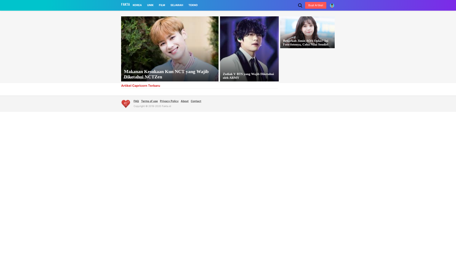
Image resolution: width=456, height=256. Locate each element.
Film (162, 5)
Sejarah (176, 5)
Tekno (193, 5)
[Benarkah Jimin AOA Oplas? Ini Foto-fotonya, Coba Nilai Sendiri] (307, 32)
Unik (150, 5)
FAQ (136, 101)
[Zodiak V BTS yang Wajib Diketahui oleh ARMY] (249, 49)
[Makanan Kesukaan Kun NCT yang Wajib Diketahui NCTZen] (169, 49)
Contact (196, 101)
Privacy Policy (169, 101)
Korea (137, 5)
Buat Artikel (315, 5)
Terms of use (149, 101)
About (185, 101)
